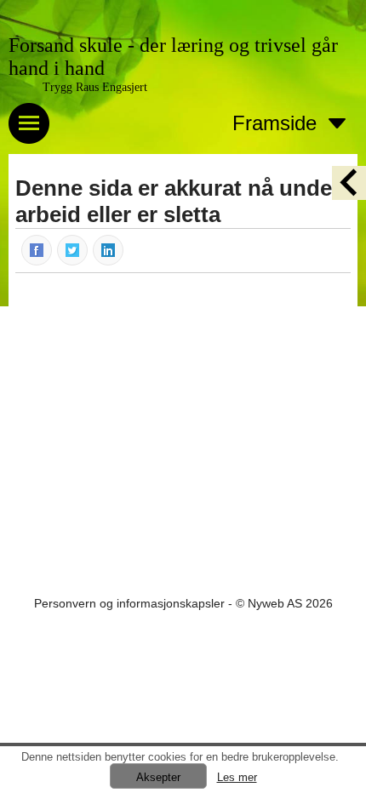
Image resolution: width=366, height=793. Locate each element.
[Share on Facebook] (37, 249)
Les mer (237, 777)
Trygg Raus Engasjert (95, 87)
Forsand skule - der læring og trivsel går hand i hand (173, 56)
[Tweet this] (73, 249)
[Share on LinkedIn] (109, 249)
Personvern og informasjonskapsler (129, 603)
